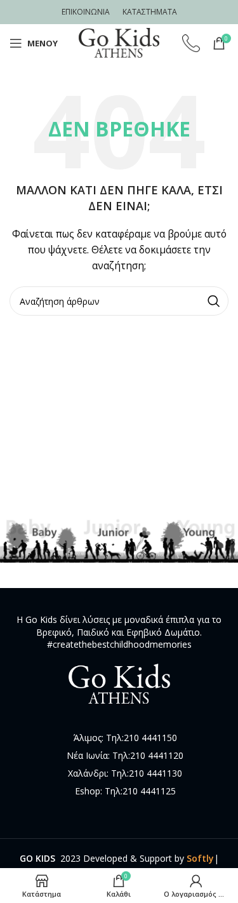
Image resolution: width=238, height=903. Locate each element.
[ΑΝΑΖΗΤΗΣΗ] (213, 301)
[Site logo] (119, 42)
